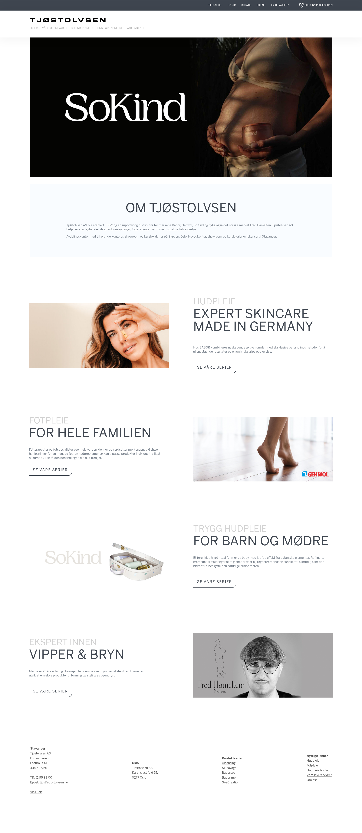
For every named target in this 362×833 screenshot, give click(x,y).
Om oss (312, 780)
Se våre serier (214, 367)
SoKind (261, 5)
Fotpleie (312, 765)
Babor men (229, 777)
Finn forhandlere (110, 28)
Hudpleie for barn (319, 770)
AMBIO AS (212, 827)
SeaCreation (230, 782)
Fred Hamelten (280, 5)
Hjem (34, 28)
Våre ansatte (136, 28)
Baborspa (228, 772)
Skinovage (229, 768)
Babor (232, 5)
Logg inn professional (319, 5)
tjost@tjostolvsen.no (54, 782)
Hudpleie (313, 760)
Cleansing (228, 763)
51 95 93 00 (43, 777)
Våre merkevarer (54, 28)
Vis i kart (36, 792)
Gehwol (246, 5)
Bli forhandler (82, 28)
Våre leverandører (319, 775)
